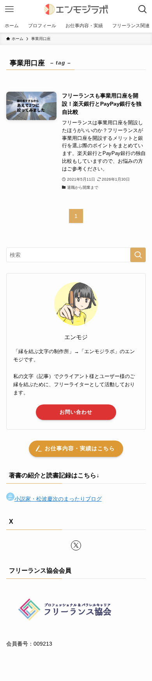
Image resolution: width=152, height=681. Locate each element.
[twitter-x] (76, 545)
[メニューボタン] (9, 9)
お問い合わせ (76, 412)
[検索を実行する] (138, 254)
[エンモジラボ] (76, 9)
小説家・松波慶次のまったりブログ (58, 499)
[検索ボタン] (142, 9)
